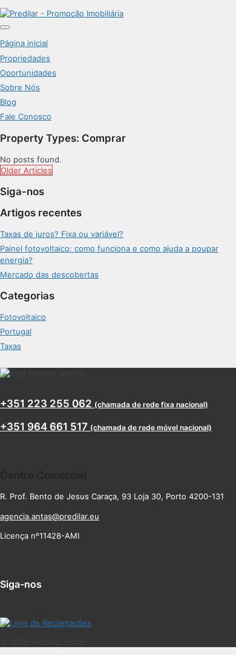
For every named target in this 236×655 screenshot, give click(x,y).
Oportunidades (28, 73)
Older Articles (26, 170)
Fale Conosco (25, 116)
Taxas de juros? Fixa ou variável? (61, 234)
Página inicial (24, 43)
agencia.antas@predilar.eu (49, 516)
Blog (8, 102)
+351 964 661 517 (106, 427)
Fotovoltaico (23, 317)
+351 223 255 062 (104, 403)
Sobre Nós (20, 87)
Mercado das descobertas (49, 274)
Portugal (15, 331)
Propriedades (25, 58)
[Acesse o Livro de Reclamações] (45, 623)
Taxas (10, 346)
